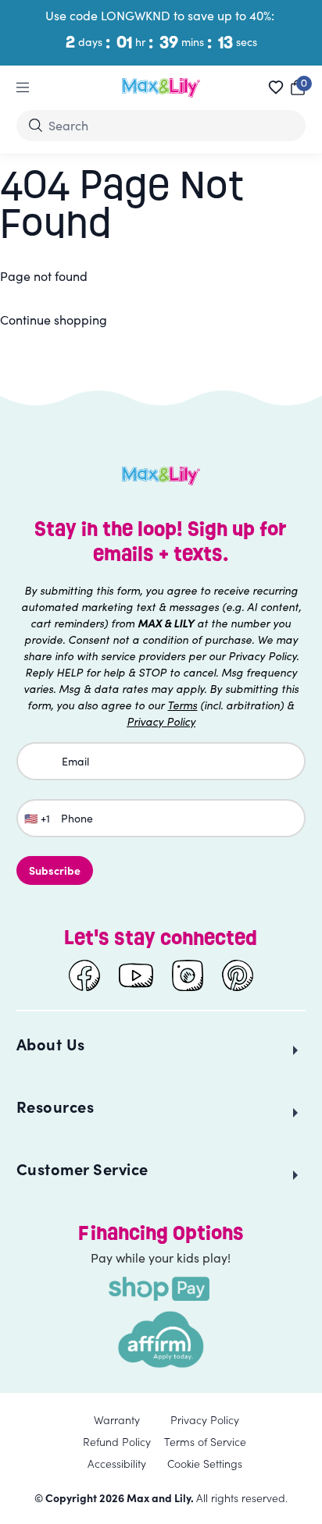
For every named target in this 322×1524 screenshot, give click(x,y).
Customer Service (82, 1168)
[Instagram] (187, 975)
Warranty (117, 1419)
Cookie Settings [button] (204, 1463)
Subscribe (54, 870)
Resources (55, 1106)
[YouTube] (136, 975)
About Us (50, 1043)
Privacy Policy (204, 1419)
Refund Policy (117, 1441)
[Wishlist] (276, 87)
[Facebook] (84, 975)
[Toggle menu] (22, 87)
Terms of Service (205, 1441)
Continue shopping (53, 319)
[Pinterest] (237, 975)
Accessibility (117, 1463)
